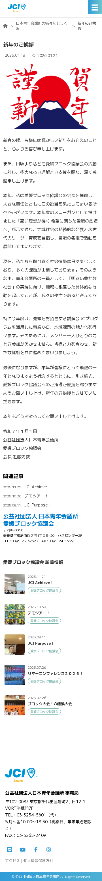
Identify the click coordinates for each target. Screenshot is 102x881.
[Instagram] (48, 849)
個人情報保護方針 (38, 860)
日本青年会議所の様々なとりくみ (41, 25)
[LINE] (9, 849)
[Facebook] (35, 849)
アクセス (12, 860)
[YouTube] (22, 849)
